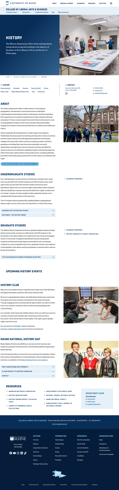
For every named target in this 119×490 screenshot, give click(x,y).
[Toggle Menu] (110, 3)
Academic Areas (11, 12)
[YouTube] (14, 453)
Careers (35, 444)
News (101, 440)
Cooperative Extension (40, 448)
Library (35, 460)
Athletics (102, 3)
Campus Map (59, 444)
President (58, 460)
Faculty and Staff (82, 452)
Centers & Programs (41, 12)
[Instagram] (66, 93)
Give (53, 12)
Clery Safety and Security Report (79, 484)
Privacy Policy (63, 484)
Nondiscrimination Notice (49, 484)
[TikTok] (25, 453)
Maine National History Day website (34, 360)
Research (91, 3)
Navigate (80, 460)
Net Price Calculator (83, 440)
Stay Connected (63, 12)
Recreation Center (61, 456)
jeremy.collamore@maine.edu (13, 329)
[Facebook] (10, 453)
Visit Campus (59, 440)
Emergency (103, 444)
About (54, 3)
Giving (57, 452)
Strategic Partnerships (40, 464)
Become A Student (66, 3)
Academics (81, 3)
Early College (37, 456)
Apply (23, 484)
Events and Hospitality (106, 454)
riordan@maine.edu (93, 404)
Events (57, 448)
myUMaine (80, 456)
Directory (36, 452)
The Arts (36, 440)
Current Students (82, 448)
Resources (25, 12)
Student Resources (33, 484)
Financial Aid (81, 444)
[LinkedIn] (21, 453)
